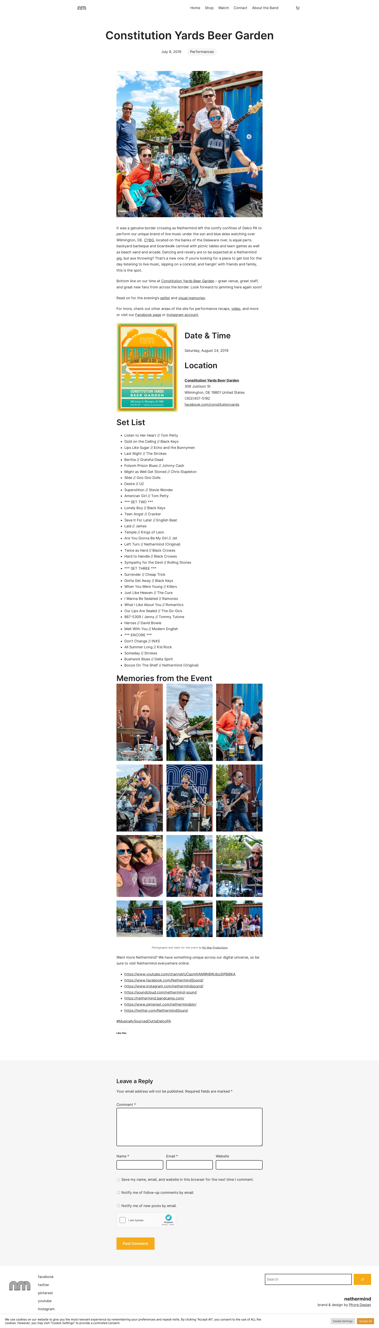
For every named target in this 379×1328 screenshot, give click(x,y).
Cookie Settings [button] (343, 1321)
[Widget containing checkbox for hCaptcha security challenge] (146, 1220)
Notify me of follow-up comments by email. (157, 1192)
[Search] (362, 1279)
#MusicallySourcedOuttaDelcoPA (143, 1021)
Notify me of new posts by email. (149, 1206)
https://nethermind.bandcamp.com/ (154, 998)
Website (222, 1156)
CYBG (149, 240)
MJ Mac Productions (215, 947)
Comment (126, 1104)
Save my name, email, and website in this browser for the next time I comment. (187, 1179)
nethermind (357, 1299)
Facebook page (148, 315)
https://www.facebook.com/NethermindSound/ (163, 980)
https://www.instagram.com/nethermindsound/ (163, 986)
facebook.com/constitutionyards (212, 404)
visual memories (191, 298)
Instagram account (182, 315)
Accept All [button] (365, 1321)
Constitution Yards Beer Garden (187, 281)
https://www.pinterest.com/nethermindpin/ (160, 1004)
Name (122, 1156)
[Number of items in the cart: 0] (297, 8)
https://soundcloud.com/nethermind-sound (160, 992)
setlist (165, 298)
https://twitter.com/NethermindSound (156, 1010)
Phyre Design (360, 1305)
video (235, 309)
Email (172, 1156)
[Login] (286, 8)
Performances (202, 52)
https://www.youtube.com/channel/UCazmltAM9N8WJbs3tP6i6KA (179, 974)
